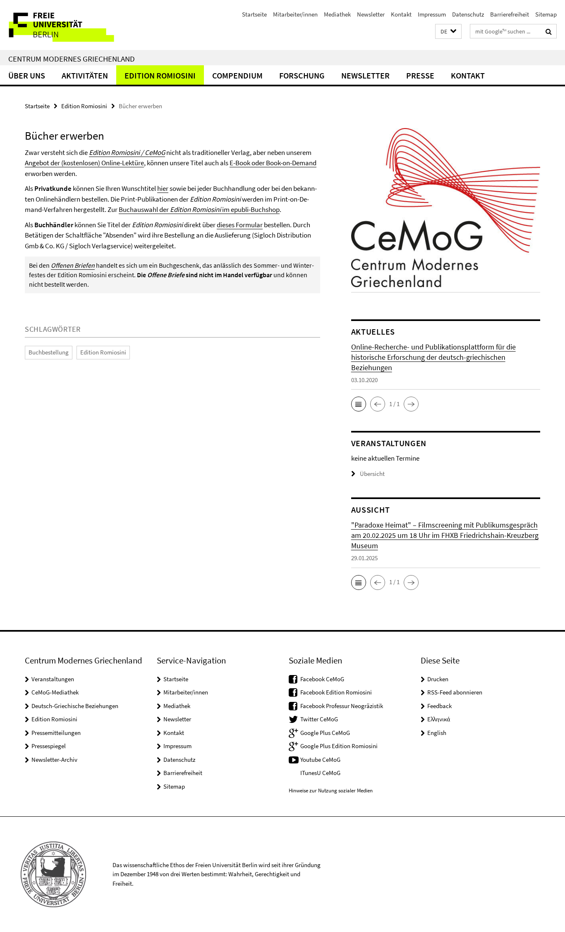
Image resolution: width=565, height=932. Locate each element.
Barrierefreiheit (509, 14)
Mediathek (337, 14)
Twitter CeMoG (319, 719)
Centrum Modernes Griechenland (71, 59)
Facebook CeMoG (322, 679)
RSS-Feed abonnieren (454, 692)
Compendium (237, 75)
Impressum (432, 14)
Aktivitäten (85, 75)
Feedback (439, 706)
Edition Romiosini (160, 75)
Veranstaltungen (52, 679)
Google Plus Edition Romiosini (339, 746)
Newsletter (371, 14)
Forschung (302, 75)
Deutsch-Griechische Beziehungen (74, 706)
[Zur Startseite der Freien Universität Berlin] (69, 25)
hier (162, 188)
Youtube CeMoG (320, 759)
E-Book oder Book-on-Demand (273, 162)
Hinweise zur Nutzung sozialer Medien (331, 790)
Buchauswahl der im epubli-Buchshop (199, 209)
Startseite (254, 14)
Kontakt (401, 14)
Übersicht (372, 474)
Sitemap (546, 14)
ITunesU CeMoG (320, 773)
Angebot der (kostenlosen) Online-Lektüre (84, 162)
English (436, 733)
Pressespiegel (48, 746)
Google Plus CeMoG (325, 733)
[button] (448, 31)
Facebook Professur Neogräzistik (341, 706)
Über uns (26, 75)
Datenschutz (468, 14)
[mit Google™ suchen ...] (548, 31)
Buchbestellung (49, 352)
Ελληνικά (438, 719)
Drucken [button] (437, 679)
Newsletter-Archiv (54, 759)
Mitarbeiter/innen (295, 14)
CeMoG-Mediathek (55, 692)
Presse (420, 75)
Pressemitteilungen (56, 733)
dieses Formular (240, 224)
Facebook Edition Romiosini (336, 692)
